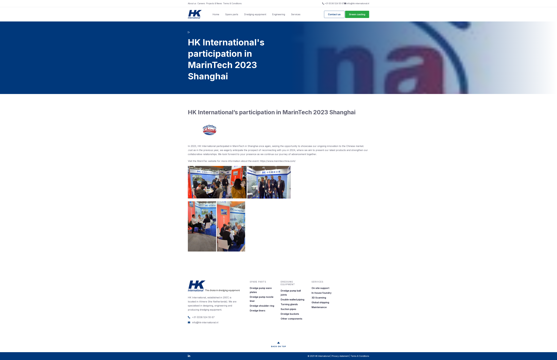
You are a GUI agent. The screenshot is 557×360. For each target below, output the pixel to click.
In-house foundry (321, 292)
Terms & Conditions (360, 356)
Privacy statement (340, 356)
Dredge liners (257, 310)
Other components (291, 318)
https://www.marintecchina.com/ (277, 161)
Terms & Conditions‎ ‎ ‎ (233, 3)
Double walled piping (292, 299)
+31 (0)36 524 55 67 (334, 3)
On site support (320, 288)
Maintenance (319, 307)
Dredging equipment (255, 14)
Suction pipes (288, 309)
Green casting (357, 14)
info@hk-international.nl (357, 3)
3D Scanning (319, 297)
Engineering (278, 14)
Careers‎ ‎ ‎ (201, 3)
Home (216, 14)
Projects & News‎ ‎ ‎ (214, 3)
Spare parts (231, 14)
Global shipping (320, 302)
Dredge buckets (290, 313)
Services (295, 14)
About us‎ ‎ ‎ (192, 3)
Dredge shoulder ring (262, 305)
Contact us (334, 14)
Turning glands (289, 304)
